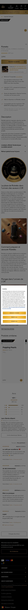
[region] (14, 305)
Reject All (14, 317)
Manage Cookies (14, 313)
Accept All (14, 321)
